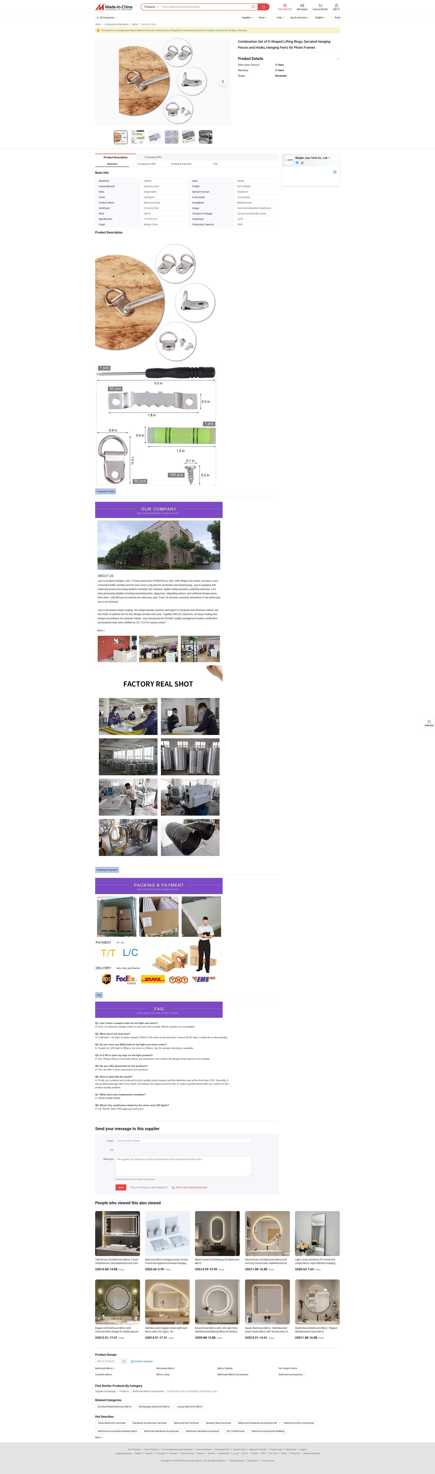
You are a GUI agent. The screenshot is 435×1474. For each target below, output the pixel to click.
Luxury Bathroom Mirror (190, 1406)
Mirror (135, 24)
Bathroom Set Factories (186, 1422)
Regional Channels (257, 1449)
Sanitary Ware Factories (218, 1422)
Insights (303, 1449)
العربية (235, 1453)
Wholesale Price (222, 1449)
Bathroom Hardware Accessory (202, 1431)
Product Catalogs (143, 1361)
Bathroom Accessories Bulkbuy (268, 1431)
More (98, 1437)
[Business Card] (334, 172)
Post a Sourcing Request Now (189, 1187)
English (138, 1453)
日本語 (255, 1453)
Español (149, 1453)
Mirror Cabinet (225, 1368)
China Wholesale (203, 1449)
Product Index (276, 1449)
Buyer (262, 17)
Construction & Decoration (117, 24)
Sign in (336, 9)
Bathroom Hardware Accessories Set (257, 1422)
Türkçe (284, 1453)
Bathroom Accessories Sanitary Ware (117, 1431)
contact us (219, 30)
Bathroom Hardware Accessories (161, 1431)
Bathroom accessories (290, 1374)
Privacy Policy (268, 1460)
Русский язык (187, 1453)
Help (279, 17)
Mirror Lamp (162, 1374)
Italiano (200, 1453)
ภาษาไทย (273, 1453)
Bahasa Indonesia (311, 1453)
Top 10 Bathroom (235, 1431)
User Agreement (236, 1460)
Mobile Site (291, 1449)
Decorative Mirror (165, 1368)
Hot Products (134, 1449)
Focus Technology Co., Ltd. (195, 1460)
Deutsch (211, 1453)
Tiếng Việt (295, 1453)
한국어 (245, 1453)
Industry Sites (239, 1449)
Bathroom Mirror (149, 24)
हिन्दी (263, 1453)
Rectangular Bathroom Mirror (154, 1406)
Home (98, 24)
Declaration (252, 1460)
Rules (338, 17)
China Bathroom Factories (112, 1422)
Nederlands (224, 1453)
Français (173, 1453)
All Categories (107, 17)
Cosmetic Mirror (103, 1374)
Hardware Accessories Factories (150, 1422)
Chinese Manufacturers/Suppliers (177, 1449)
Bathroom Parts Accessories (299, 1422)
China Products (151, 1449)
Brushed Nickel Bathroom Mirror (115, 1406)
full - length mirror (288, 1368)
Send (121, 1187)
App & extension (298, 17)
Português (161, 1453)
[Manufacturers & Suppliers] (113, 7)
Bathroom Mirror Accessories (233, 1374)
